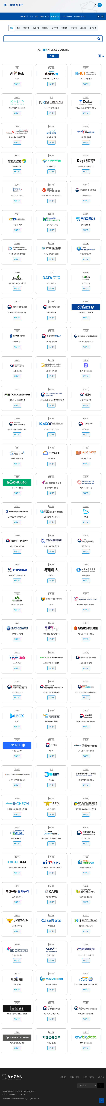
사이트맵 (101, 1077)
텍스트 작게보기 (102, 16)
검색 (99, 38)
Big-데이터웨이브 (13, 5)
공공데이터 (24, 16)
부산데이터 (34, 16)
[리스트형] (103, 56)
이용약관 (63, 1077)
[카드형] (99, 56)
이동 (100, 1085)
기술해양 (83, 28)
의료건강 (55, 28)
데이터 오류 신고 (80, 16)
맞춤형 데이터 (44, 16)
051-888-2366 (13, 1094)
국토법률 (93, 28)
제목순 (52, 56)
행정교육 (26, 28)
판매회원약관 (74, 1077)
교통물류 (64, 28)
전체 (11, 28)
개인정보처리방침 (88, 1077)
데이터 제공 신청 (66, 16)
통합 (18, 28)
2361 (23, 1094)
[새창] (12, 1077)
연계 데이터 (55, 16)
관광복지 (45, 28)
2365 (20, 1094)
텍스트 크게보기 (98, 16)
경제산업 (36, 28)
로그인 (95, 5)
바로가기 (17, 84)
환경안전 (74, 28)
